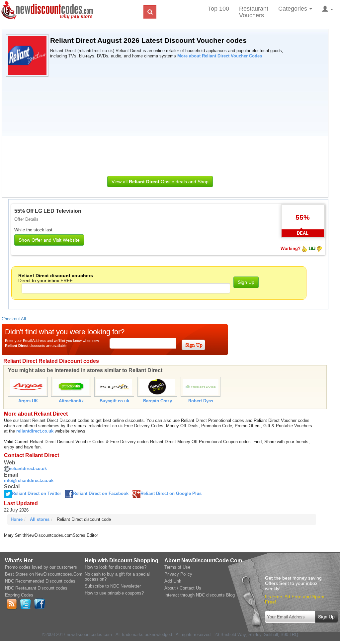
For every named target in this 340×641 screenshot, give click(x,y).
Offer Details (26, 219)
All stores (39, 519)
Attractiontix (71, 400)
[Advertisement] (160, 124)
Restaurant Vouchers (253, 12)
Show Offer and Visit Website (49, 240)
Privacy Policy (178, 574)
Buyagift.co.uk (114, 400)
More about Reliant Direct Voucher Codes (219, 55)
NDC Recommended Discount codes (40, 581)
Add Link (172, 581)
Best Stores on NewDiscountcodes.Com (43, 574)
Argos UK (28, 400)
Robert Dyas (200, 400)
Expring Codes (19, 595)
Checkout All (14, 318)
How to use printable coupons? (114, 593)
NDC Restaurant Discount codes (36, 588)
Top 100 (218, 8)
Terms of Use (177, 567)
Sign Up (246, 282)
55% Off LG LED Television (47, 211)
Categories (293, 8)
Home (17, 519)
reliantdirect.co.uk (34, 431)
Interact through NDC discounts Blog (199, 595)
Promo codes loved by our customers (41, 567)
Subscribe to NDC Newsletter (113, 586)
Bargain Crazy (157, 400)
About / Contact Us (182, 588)
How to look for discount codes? (115, 567)
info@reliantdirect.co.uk (28, 480)
